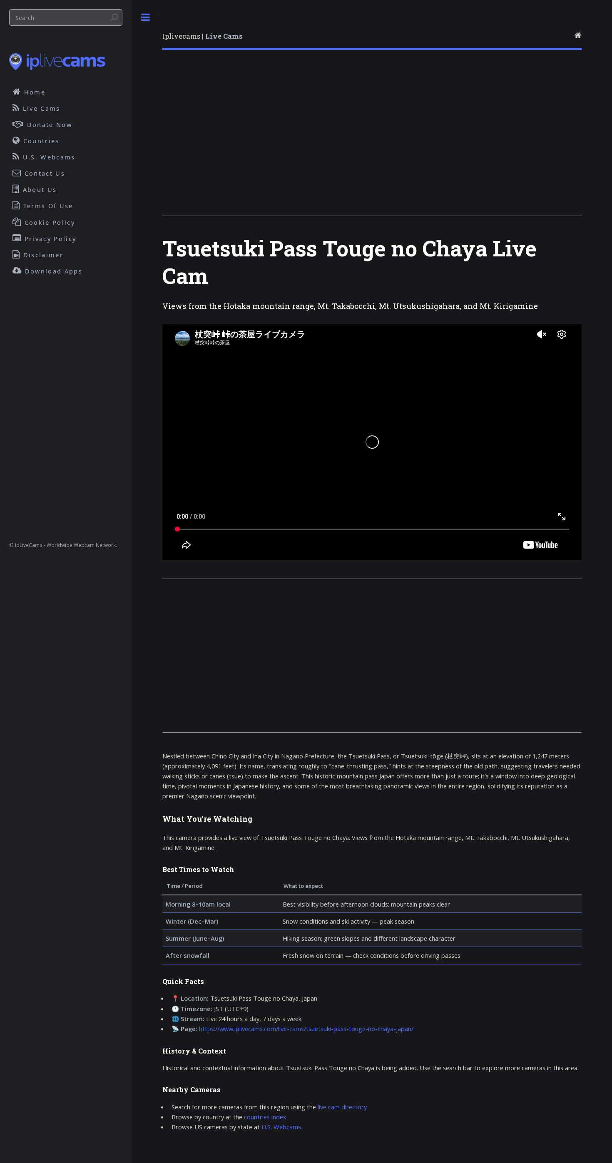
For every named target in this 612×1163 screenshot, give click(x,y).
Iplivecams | (202, 36)
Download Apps (52, 271)
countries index (265, 1117)
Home (34, 92)
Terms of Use (47, 205)
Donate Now (48, 124)
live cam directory (342, 1107)
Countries (40, 141)
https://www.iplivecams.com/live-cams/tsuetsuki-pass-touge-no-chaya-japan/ (306, 1028)
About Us (38, 189)
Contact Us (43, 173)
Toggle (145, 17)
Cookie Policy (48, 222)
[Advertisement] (372, 139)
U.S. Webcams (281, 1127)
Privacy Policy (49, 238)
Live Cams (40, 108)
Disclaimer (42, 255)
